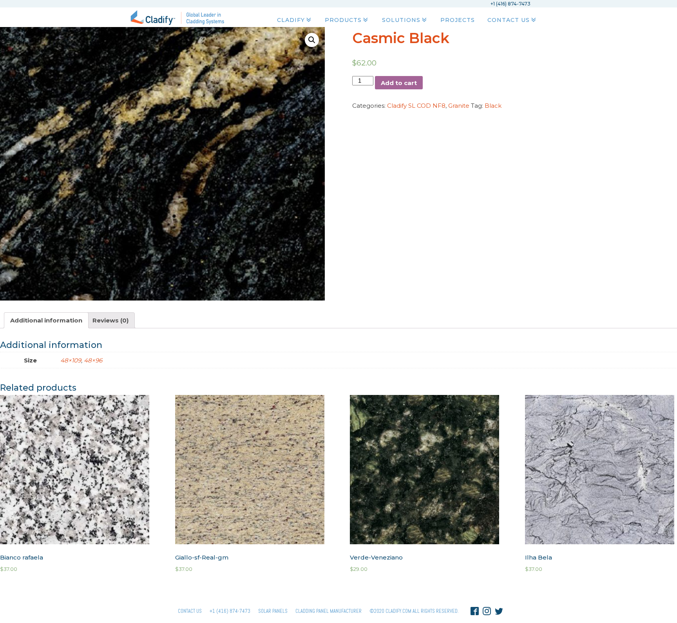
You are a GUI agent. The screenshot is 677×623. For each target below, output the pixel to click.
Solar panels (273, 611)
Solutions (401, 20)
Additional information (46, 320)
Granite (458, 105)
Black (493, 105)
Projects (457, 20)
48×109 (70, 360)
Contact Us (508, 20)
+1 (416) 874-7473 (230, 611)
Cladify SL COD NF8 (416, 105)
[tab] (46, 320)
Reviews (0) (110, 320)
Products (343, 20)
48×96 (93, 360)
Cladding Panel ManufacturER (328, 611)
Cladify (291, 20)
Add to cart (399, 83)
